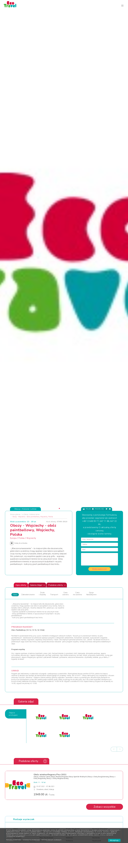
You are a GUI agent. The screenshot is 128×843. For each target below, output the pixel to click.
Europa (13, 538)
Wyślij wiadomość (99, 569)
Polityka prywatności (13, 840)
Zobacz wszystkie (105, 807)
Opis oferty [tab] (21, 585)
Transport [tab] (54, 595)
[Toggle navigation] (122, 6)
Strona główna (15, 514)
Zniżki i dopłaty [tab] (42, 594)
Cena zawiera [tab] (65, 594)
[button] (59, 508)
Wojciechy (31, 538)
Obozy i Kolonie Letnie (31, 514)
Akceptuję (114, 840)
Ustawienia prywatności (31, 840)
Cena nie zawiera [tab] (77, 594)
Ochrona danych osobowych (52, 840)
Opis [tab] (15, 595)
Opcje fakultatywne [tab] (91, 594)
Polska (21, 538)
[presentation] (114, 749)
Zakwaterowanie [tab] (27, 595)
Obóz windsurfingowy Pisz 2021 (50, 774)
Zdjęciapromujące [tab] (13, 714)
